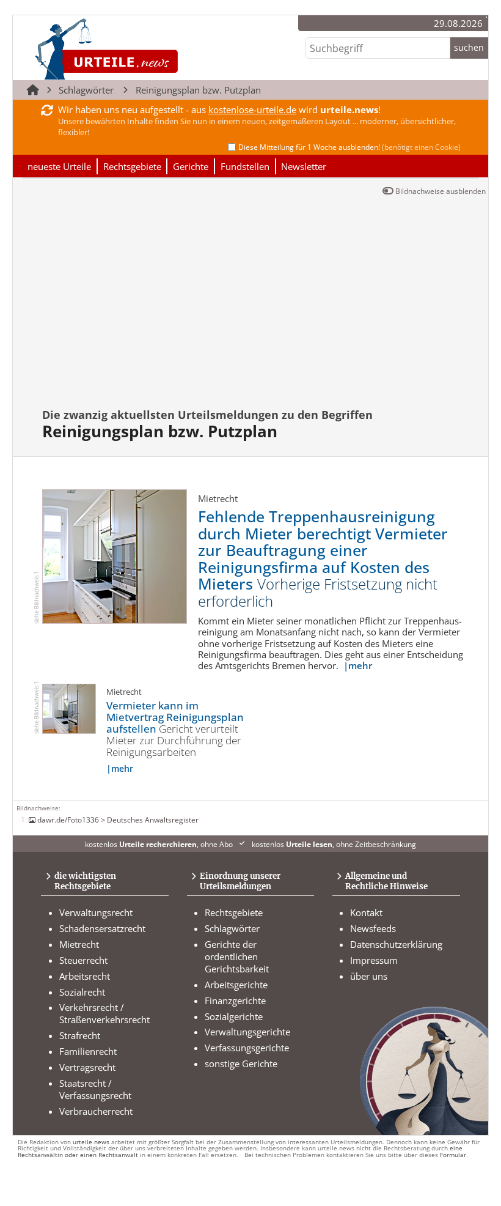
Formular (453, 1155)
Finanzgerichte (235, 1000)
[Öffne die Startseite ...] (147, 49)
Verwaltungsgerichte (247, 1032)
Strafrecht (79, 1035)
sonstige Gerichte (241, 1063)
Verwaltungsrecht (96, 912)
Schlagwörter (86, 90)
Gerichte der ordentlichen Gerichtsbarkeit (237, 956)
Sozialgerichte (234, 1016)
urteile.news (91, 1142)
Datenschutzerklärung (396, 944)
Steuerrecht (83, 960)
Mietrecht (79, 944)
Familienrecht (88, 1051)
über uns (368, 976)
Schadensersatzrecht (102, 928)
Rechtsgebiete (132, 166)
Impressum (374, 960)
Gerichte (190, 166)
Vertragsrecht (87, 1067)
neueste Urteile (59, 166)
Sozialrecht (82, 992)
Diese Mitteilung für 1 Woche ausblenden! (349, 147)
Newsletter (303, 166)
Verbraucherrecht (96, 1111)
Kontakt (366, 912)
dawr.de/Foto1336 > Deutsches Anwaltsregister (118, 819)
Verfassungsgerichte (247, 1047)
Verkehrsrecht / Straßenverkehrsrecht (104, 1013)
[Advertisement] (255, 308)
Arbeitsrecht (84, 976)
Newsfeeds (373, 928)
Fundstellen (245, 166)
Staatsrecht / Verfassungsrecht (95, 1089)
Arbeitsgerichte (236, 984)
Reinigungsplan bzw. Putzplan (198, 90)
